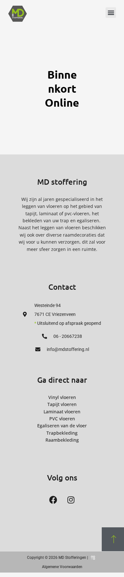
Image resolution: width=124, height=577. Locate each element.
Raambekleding (62, 440)
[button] (111, 12)
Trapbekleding (62, 433)
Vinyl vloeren (62, 397)
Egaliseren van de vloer (62, 426)
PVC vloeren (62, 419)
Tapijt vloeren (62, 404)
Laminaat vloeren (62, 412)
